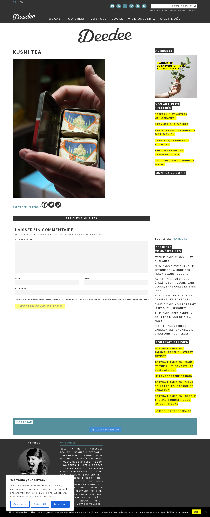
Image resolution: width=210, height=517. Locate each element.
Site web (21, 288)
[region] (40, 493)
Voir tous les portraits (173, 411)
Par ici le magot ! (85, 484)
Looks (117, 18)
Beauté (79, 452)
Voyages (99, 18)
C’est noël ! (171, 18)
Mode (88, 478)
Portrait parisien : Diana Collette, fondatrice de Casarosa (174, 386)
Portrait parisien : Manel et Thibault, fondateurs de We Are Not (174, 366)
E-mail (89, 278)
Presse (173, 10)
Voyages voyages (89, 504)
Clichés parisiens (89, 458)
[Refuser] (206, 512)
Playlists (179, 239)
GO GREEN (77, 18)
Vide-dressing (141, 18)
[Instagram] (137, 6)
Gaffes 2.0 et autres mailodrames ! (171, 116)
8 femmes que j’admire (171, 124)
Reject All (40, 504)
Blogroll (182, 10)
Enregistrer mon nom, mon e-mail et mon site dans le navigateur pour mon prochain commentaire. (83, 299)
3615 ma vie (71, 449)
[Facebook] (125, 6)
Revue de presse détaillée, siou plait (81, 494)
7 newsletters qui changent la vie (169, 152)
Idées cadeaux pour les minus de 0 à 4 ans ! (173, 317)
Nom (18, 278)
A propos (153, 10)
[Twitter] (131, 6)
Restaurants (85, 491)
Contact (193, 10)
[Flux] (118, 6)
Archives (163, 10)
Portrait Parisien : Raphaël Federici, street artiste (174, 352)
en (21, 2)
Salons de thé (86, 497)
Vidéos (84, 500)
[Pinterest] (144, 6)
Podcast (55, 18)
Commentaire (24, 239)
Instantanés (72, 468)
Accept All (60, 504)
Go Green (69, 465)
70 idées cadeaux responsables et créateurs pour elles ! (175, 330)
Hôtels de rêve (91, 465)
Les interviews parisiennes (81, 470)
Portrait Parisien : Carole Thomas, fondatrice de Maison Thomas (175, 400)
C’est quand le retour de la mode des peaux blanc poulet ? (174, 270)
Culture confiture (76, 462)
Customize (20, 504)
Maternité (92, 474)
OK (196, 512)
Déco (98, 462)
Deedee (26, 16)
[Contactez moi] (112, 6)
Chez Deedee (69, 455)
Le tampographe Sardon (173, 376)
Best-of (94, 452)
